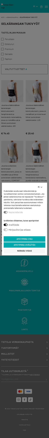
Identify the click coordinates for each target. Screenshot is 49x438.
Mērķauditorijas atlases (19, 230)
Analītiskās (13, 225)
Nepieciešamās (15, 212)
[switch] (5, 225)
